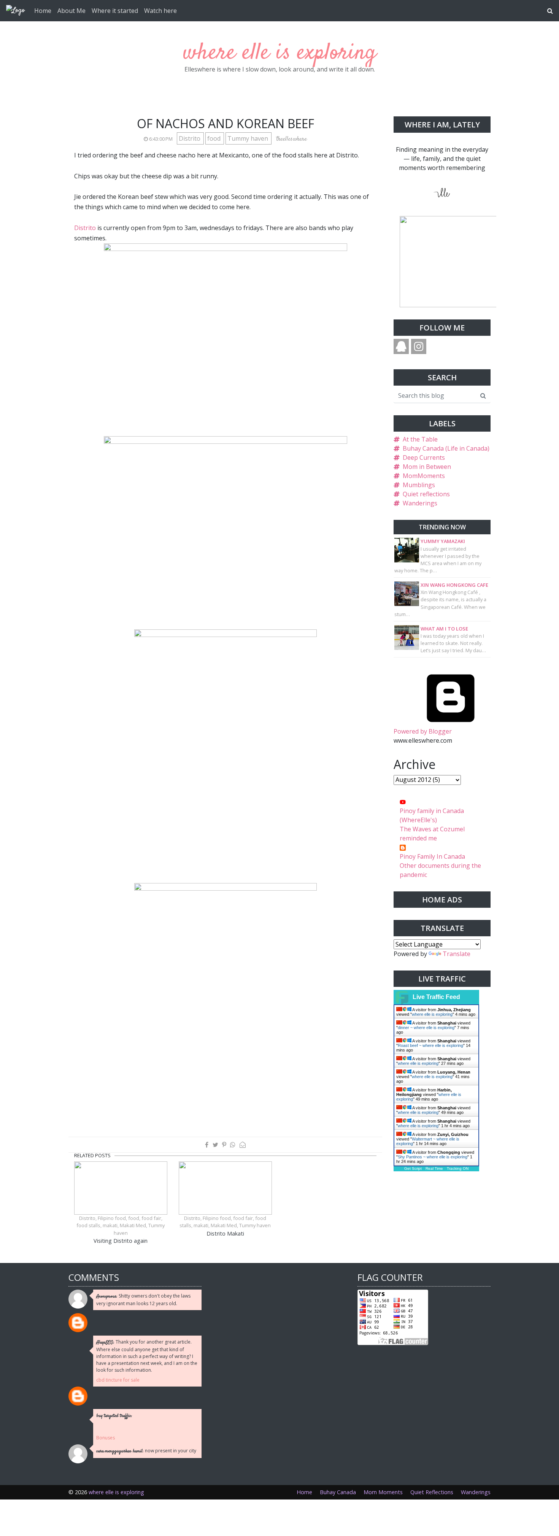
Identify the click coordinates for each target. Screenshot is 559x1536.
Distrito (190, 138)
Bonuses (105, 1437)
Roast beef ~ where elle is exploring (430, 1045)
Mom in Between (427, 466)
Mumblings (419, 485)
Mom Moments (383, 1492)
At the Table (420, 439)
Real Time (434, 1168)
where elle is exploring (279, 53)
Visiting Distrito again (121, 1240)
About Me (71, 10)
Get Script (413, 1168)
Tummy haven (248, 138)
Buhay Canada (338, 1492)
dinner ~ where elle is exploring (426, 1027)
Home (42, 10)
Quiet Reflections (431, 1492)
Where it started (115, 10)
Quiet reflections (426, 494)
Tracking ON (457, 1168)
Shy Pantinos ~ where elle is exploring (432, 1157)
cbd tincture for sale (118, 1380)
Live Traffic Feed (436, 997)
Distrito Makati (225, 1233)
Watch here (160, 10)
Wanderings (420, 503)
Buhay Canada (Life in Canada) (446, 448)
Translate (456, 954)
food (214, 138)
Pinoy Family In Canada (432, 856)
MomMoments (424, 476)
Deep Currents (424, 457)
